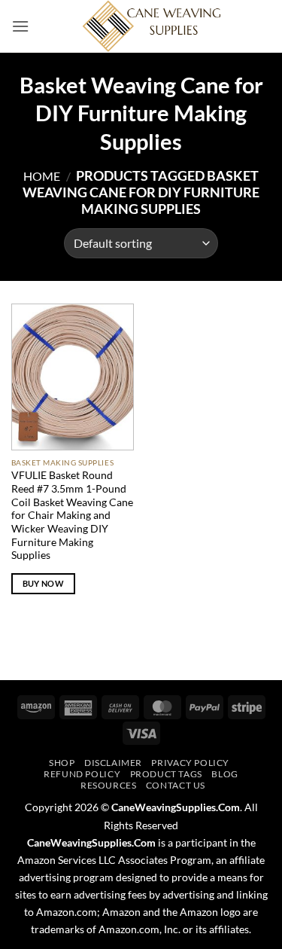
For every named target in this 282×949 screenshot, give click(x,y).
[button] (20, 26)
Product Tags (166, 774)
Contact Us (175, 785)
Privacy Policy (190, 762)
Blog (224, 774)
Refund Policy (82, 774)
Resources (108, 785)
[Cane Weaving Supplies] (150, 26)
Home (41, 176)
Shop (61, 762)
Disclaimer (113, 762)
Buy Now (43, 583)
